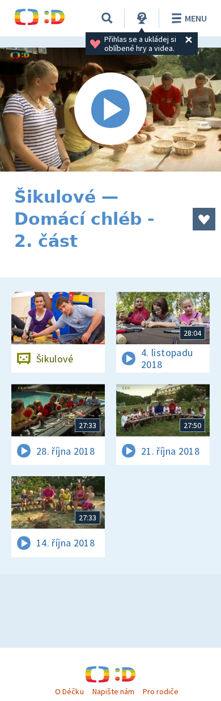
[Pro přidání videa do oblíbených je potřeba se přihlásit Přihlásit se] (204, 219)
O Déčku (69, 691)
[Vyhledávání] (107, 18)
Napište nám (113, 691)
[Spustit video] (110, 110)
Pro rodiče (160, 691)
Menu (196, 18)
